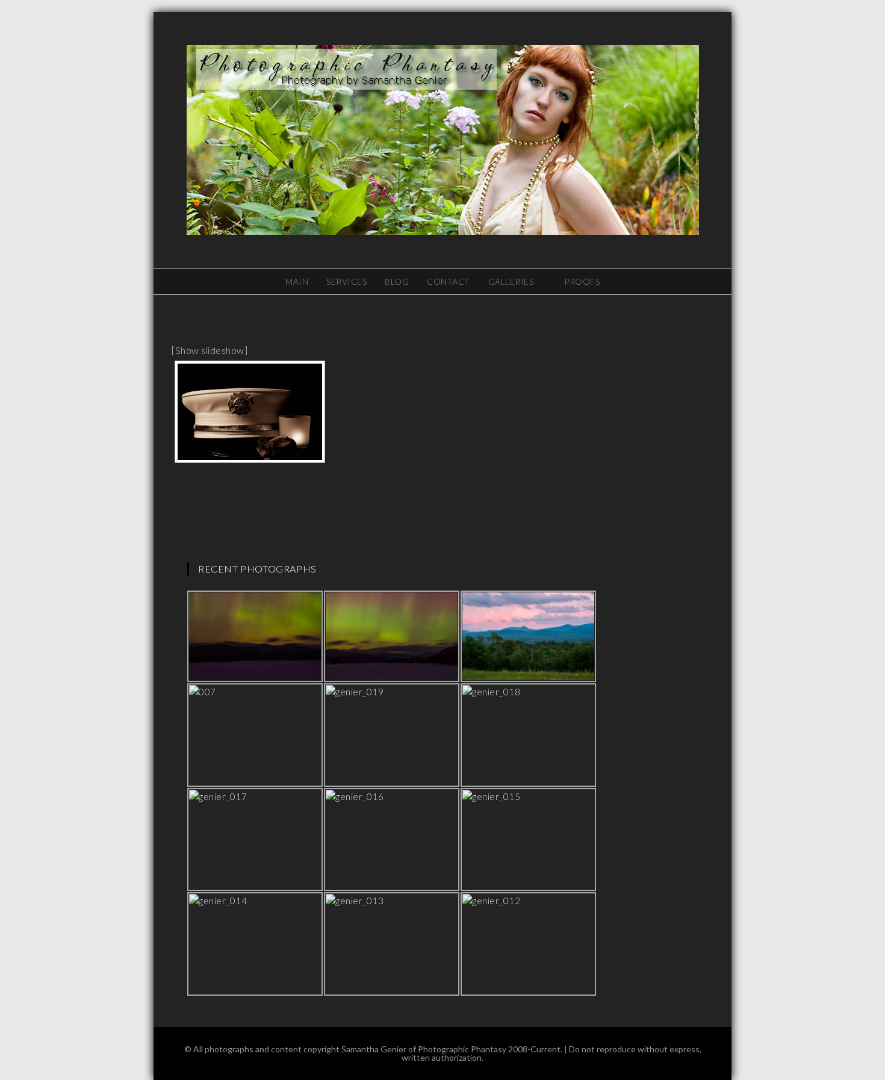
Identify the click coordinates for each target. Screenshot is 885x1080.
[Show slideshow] (209, 350)
